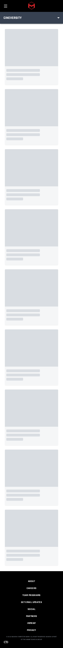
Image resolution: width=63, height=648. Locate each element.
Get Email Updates (31, 602)
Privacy (31, 630)
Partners (31, 616)
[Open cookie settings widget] (6, 642)
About (31, 581)
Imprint (31, 623)
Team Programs (31, 595)
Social (31, 609)
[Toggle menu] (58, 18)
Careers (31, 588)
